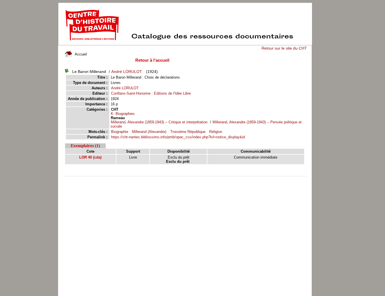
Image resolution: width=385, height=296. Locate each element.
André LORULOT (126, 71)
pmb (185, 180)
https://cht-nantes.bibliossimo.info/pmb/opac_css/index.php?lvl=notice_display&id (178, 137)
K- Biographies (123, 114)
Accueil (80, 54)
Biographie (119, 132)
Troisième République (187, 132)
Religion (215, 132)
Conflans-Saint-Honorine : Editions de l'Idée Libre (151, 93)
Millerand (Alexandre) (149, 132)
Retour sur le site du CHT (284, 48)
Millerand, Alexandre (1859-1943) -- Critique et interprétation (159, 122)
